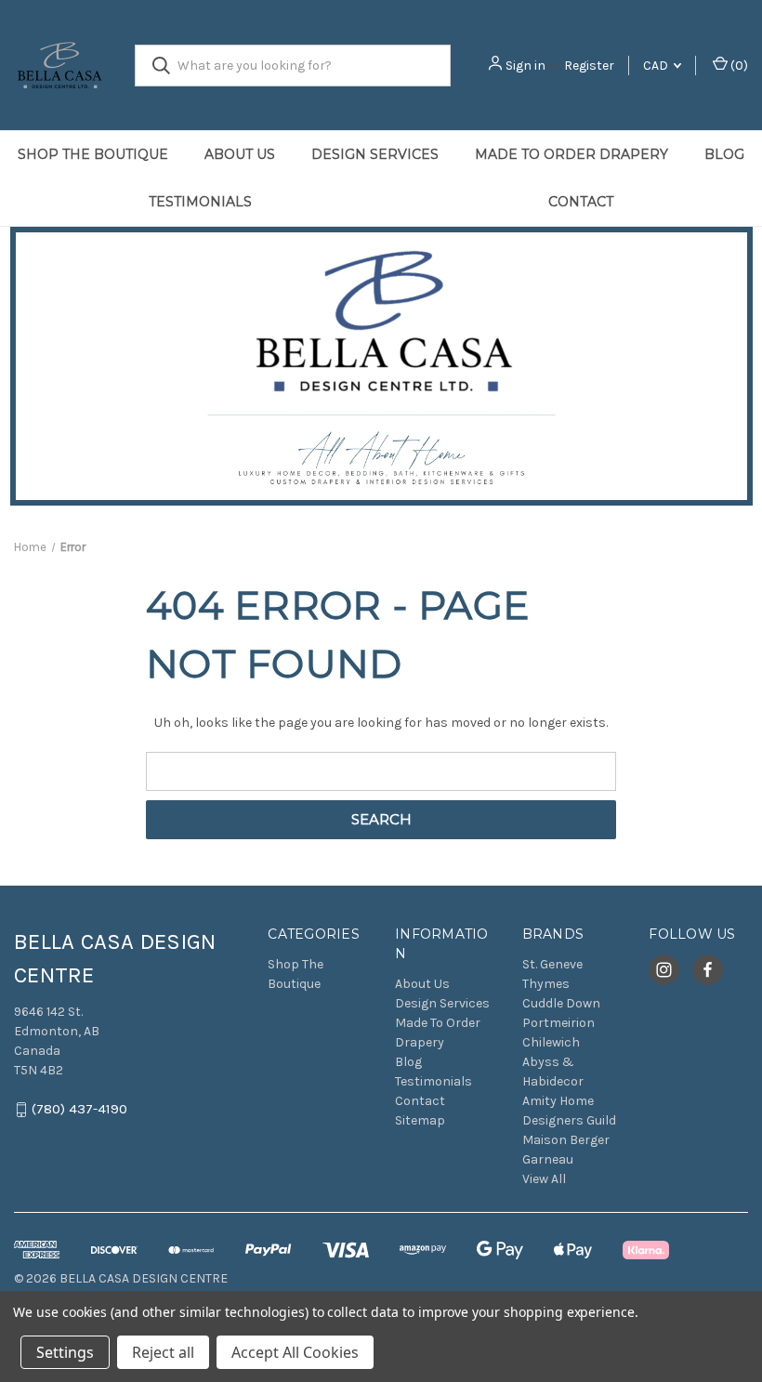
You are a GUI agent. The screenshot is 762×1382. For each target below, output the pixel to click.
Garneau (547, 1159)
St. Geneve (552, 964)
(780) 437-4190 (79, 1109)
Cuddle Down (561, 1003)
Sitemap (420, 1120)
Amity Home (558, 1101)
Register (589, 65)
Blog (724, 154)
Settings (65, 1352)
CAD (657, 65)
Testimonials (200, 201)
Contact (420, 1101)
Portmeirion (558, 1023)
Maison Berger (566, 1140)
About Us (239, 154)
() (738, 65)
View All (544, 1179)
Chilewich (551, 1042)
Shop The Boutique (93, 154)
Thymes (546, 984)
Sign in (525, 65)
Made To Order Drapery (571, 154)
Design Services (375, 154)
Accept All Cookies (295, 1352)
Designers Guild (569, 1120)
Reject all (163, 1352)
